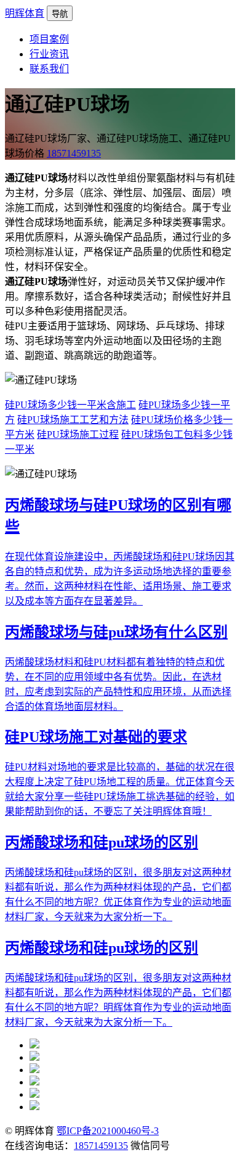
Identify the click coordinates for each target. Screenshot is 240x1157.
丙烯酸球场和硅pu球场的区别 (101, 842)
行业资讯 (49, 54)
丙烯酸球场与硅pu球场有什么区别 (116, 632)
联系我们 (49, 69)
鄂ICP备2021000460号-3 (108, 1131)
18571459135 (74, 153)
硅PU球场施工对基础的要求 (96, 737)
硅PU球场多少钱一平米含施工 (70, 405)
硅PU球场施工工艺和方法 (73, 419)
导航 (60, 14)
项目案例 (49, 39)
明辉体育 (24, 13)
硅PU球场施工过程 (78, 434)
